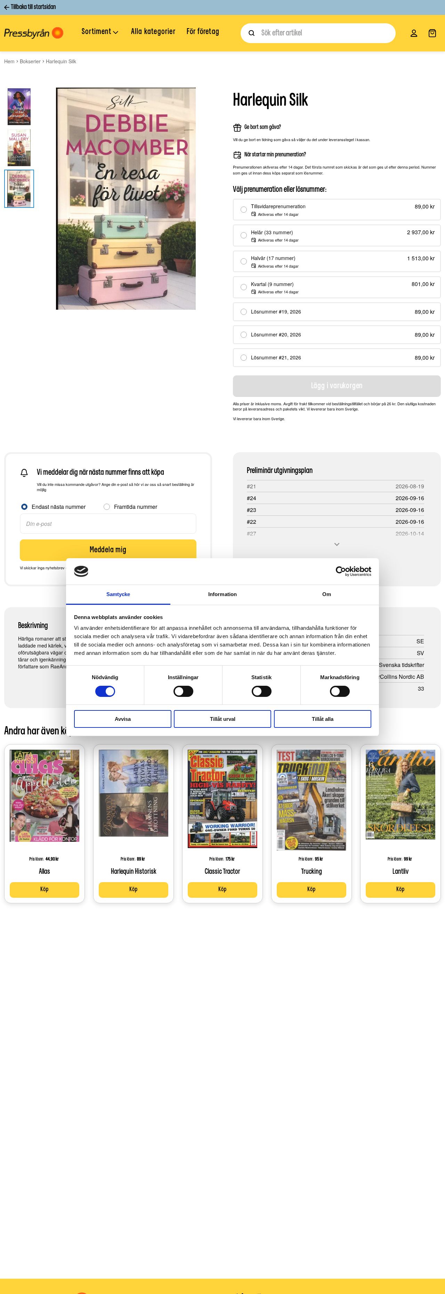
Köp (44, 890)
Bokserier (30, 61)
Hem (9, 61)
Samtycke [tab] (118, 594)
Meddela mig (108, 550)
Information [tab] (222, 594)
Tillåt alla (322, 719)
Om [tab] (326, 594)
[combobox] (318, 33)
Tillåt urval (222, 719)
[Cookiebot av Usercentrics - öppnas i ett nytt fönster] (340, 571)
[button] (101, 33)
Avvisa (123, 719)
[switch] (183, 691)
